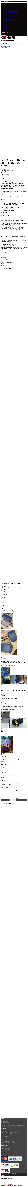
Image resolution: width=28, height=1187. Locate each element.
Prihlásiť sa (3, 35)
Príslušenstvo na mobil (9, 19)
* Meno (16, 790)
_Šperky (6, 9)
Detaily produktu (8, 174)
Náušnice (9, 13)
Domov (5, 23)
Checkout (10, 1184)
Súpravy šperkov (11, 17)
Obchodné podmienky (9, 1134)
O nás (5, 25)
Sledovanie (6, 27)
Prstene (8, 15)
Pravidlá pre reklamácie (9, 1142)
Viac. (12, 237)
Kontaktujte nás (7, 1148)
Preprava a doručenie (9, 1141)
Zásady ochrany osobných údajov (11, 1132)
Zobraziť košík (4, 1184)
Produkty (6, 24)
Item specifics (7, 175)
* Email (16, 792)
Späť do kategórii (5, 47)
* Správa (16, 798)
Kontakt (5, 28)
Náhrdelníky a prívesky (12, 11)
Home (2, 44)
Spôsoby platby (7, 1139)
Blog (5, 30)
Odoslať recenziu (5, 800)
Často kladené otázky (9, 1149)
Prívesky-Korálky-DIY (12, 12)
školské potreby (7, 20)
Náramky (9, 16)
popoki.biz (3, 1175)
